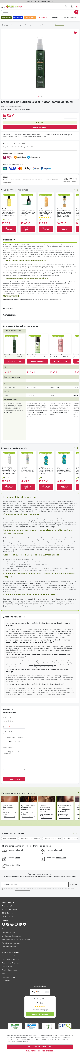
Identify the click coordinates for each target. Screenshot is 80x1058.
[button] (75, 33)
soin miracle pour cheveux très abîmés (54, 648)
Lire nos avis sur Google (40, 1014)
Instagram (7, 924)
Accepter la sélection (39, 1047)
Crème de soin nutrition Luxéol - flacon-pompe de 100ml (14, 356)
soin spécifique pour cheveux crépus (42, 665)
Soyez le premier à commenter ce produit (12, 106)
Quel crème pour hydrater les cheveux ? (28, 807)
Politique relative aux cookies (17, 1041)
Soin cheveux (36, 25)
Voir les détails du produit (22, 109)
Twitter (12, 924)
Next (77, 190)
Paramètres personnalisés (39, 1051)
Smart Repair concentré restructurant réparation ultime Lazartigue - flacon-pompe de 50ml (37, 356)
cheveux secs (18, 246)
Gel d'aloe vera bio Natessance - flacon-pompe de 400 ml (27, 471)
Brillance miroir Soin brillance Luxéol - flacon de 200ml (60, 356)
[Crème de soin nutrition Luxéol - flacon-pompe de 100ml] (14, 344)
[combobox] (40, 12)
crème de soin (45, 246)
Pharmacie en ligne (16, 25)
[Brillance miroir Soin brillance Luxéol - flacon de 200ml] (60, 344)
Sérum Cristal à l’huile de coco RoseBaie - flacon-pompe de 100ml (8, 213)
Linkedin (20, 924)
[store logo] (25, 6)
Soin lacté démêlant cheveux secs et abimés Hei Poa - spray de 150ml (46, 471)
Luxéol (5, 256)
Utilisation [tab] (8, 309)
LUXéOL (10, 109)
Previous (74, 190)
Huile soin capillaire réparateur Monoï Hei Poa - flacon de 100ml (64, 471)
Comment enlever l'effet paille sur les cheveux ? (45, 808)
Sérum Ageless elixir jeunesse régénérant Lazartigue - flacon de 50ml (28, 213)
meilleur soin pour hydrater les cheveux (43, 570)
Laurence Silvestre (45, 814)
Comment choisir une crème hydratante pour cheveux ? (64, 808)
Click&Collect (7, 966)
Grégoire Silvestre (8, 812)
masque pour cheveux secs (55, 637)
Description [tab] (9, 240)
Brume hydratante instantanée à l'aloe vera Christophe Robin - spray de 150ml (9, 471)
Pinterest (24, 924)
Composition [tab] (9, 315)
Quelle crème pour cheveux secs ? (8, 807)
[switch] (47, 992)
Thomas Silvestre (63, 814)
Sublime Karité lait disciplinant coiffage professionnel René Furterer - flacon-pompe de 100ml (64, 213)
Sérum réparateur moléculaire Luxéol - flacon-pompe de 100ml (46, 213)
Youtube (16, 924)
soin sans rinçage (26, 679)
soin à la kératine (60, 690)
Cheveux (27, 25)
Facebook (3, 924)
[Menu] (49, 990)
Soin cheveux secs (47, 25)
